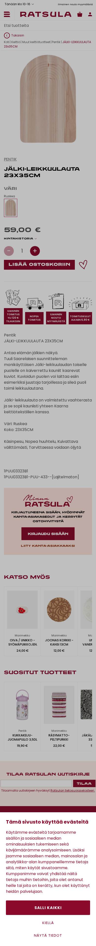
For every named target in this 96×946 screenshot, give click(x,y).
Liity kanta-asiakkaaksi (48, 546)
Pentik (56, 42)
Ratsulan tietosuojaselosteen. (72, 790)
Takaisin (17, 35)
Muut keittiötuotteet (36, 42)
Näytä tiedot (48, 935)
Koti (6, 42)
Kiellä (48, 922)
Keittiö (15, 42)
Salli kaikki (48, 907)
